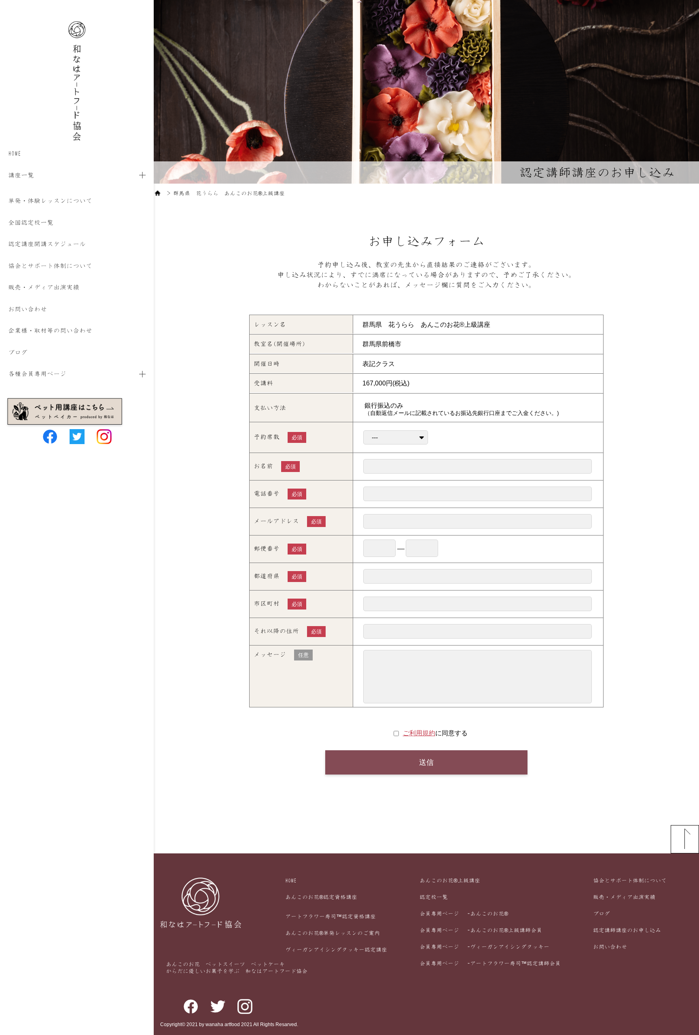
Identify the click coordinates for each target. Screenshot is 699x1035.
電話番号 (278, 493)
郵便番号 (278, 548)
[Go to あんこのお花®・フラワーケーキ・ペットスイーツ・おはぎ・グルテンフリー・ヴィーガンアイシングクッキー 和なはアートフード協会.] (157, 193)
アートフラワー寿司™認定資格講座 (330, 916)
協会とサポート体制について (50, 265)
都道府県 (278, 576)
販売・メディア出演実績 (43, 287)
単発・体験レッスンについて (50, 200)
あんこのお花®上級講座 (449, 880)
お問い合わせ (27, 309)
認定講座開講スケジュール (47, 244)
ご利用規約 (419, 733)
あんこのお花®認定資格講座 (321, 897)
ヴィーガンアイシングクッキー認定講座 (336, 949)
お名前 (275, 466)
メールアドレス (288, 521)
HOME (14, 153)
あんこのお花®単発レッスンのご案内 (332, 933)
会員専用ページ (463, 913)
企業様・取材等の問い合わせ (50, 330)
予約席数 (278, 437)
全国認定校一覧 (30, 222)
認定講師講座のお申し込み (627, 930)
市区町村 (278, 603)
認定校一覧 (433, 897)
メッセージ (281, 654)
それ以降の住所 (288, 631)
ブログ (18, 352)
